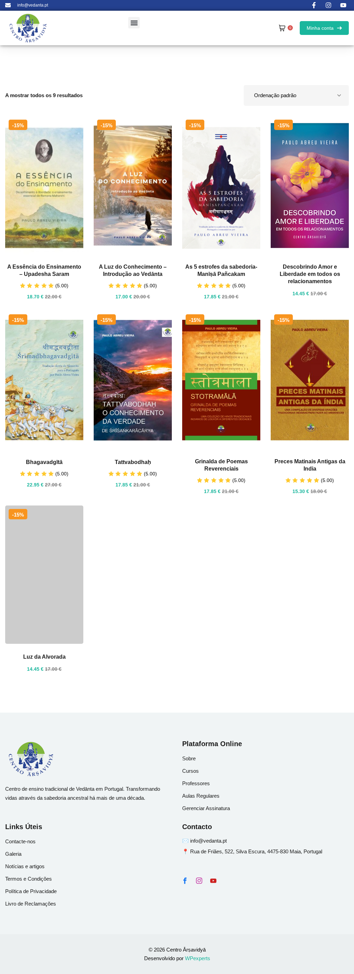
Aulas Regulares (201, 796)
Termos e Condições (28, 879)
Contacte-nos (20, 841)
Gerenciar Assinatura (206, 808)
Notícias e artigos (25, 866)
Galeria (13, 854)
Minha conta (320, 28)
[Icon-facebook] (185, 880)
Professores (196, 783)
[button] (134, 22)
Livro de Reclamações (30, 904)
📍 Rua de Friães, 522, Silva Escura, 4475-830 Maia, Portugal (252, 851)
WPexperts (197, 958)
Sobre (189, 758)
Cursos (190, 771)
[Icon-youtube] (213, 880)
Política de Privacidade (31, 891)
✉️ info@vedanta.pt (204, 841)
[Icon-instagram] (199, 880)
